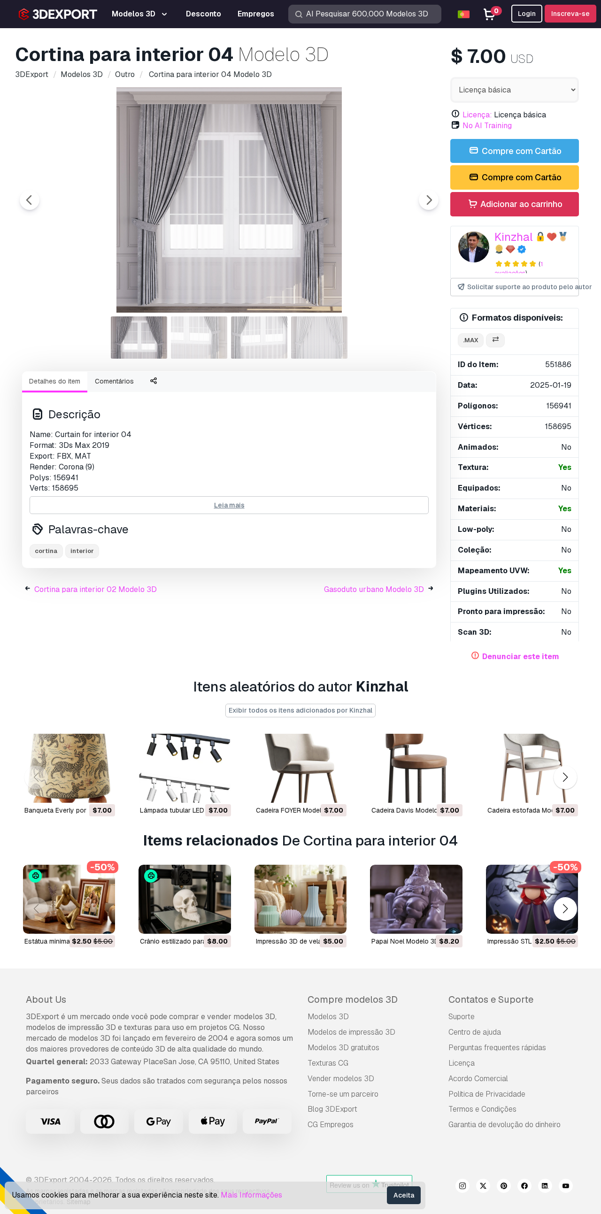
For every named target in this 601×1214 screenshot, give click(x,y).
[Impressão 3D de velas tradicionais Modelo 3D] (300, 899)
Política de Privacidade (486, 1094)
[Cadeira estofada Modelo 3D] (532, 768)
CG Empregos (331, 1124)
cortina (46, 551)
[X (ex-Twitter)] (483, 1187)
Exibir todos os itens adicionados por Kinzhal (300, 710)
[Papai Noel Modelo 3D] (416, 899)
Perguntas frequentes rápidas (497, 1048)
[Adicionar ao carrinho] (82, 790)
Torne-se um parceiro (343, 1094)
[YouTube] (565, 1187)
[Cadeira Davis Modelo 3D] (416, 768)
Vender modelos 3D (341, 1078)
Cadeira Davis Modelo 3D (409, 810)
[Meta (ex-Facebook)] (524, 1187)
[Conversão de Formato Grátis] (495, 340)
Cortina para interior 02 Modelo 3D (95, 589)
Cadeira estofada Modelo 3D (531, 810)
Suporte (461, 1017)
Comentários (114, 381)
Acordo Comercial (478, 1078)
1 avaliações (518, 268)
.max (470, 340)
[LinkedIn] (545, 1187)
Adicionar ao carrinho (520, 204)
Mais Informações (251, 1195)
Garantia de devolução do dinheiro (504, 1124)
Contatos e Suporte (490, 999)
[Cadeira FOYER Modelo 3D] (300, 768)
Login (527, 13)
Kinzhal (513, 237)
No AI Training (487, 126)
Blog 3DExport (332, 1109)
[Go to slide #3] (259, 337)
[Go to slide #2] (199, 337)
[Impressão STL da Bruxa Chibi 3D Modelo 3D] (532, 899)
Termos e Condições (482, 1109)
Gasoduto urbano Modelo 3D (374, 589)
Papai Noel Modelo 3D (405, 941)
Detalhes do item (54, 381)
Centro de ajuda (474, 1032)
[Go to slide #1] (139, 337)
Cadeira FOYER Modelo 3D (296, 810)
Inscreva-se (570, 13)
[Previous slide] (29, 200)
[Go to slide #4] (319, 337)
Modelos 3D (328, 1017)
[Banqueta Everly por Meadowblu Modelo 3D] (69, 768)
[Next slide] (429, 200)
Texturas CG (328, 1063)
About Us (46, 999)
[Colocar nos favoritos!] (101, 790)
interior (82, 551)
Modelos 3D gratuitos (343, 1048)
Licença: (477, 115)
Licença (461, 1063)
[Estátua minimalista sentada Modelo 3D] (69, 899)
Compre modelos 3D (353, 999)
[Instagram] (462, 1187)
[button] (565, 778)
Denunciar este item (520, 656)
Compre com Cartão (521, 151)
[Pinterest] (503, 1187)
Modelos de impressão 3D (351, 1032)
